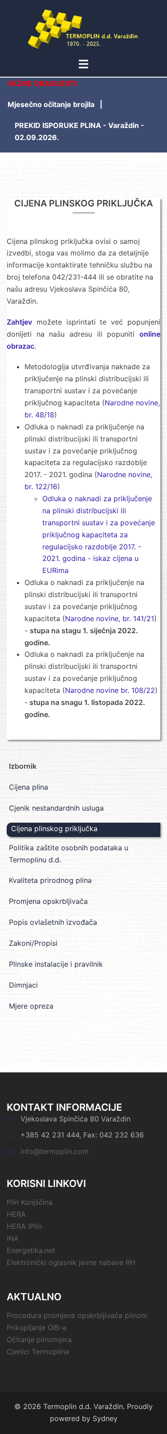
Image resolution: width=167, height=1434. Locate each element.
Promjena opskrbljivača (48, 901)
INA (13, 1238)
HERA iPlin (24, 1226)
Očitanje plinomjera (39, 1339)
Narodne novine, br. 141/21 (109, 618)
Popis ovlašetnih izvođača (53, 922)
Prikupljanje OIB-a (36, 1327)
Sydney (105, 1418)
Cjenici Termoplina (38, 1351)
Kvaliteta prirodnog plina (50, 880)
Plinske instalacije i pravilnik (56, 964)
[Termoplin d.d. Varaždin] (83, 28)
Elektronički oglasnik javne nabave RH (71, 1262)
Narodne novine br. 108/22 (110, 690)
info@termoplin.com (54, 1151)
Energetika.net (31, 1250)
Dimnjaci (23, 985)
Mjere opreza (31, 1005)
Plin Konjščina (30, 1202)
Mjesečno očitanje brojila (51, 104)
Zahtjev (19, 321)
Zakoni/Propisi (33, 943)
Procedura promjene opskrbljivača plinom (77, 1315)
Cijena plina (28, 787)
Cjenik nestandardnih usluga (56, 808)
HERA (16, 1214)
